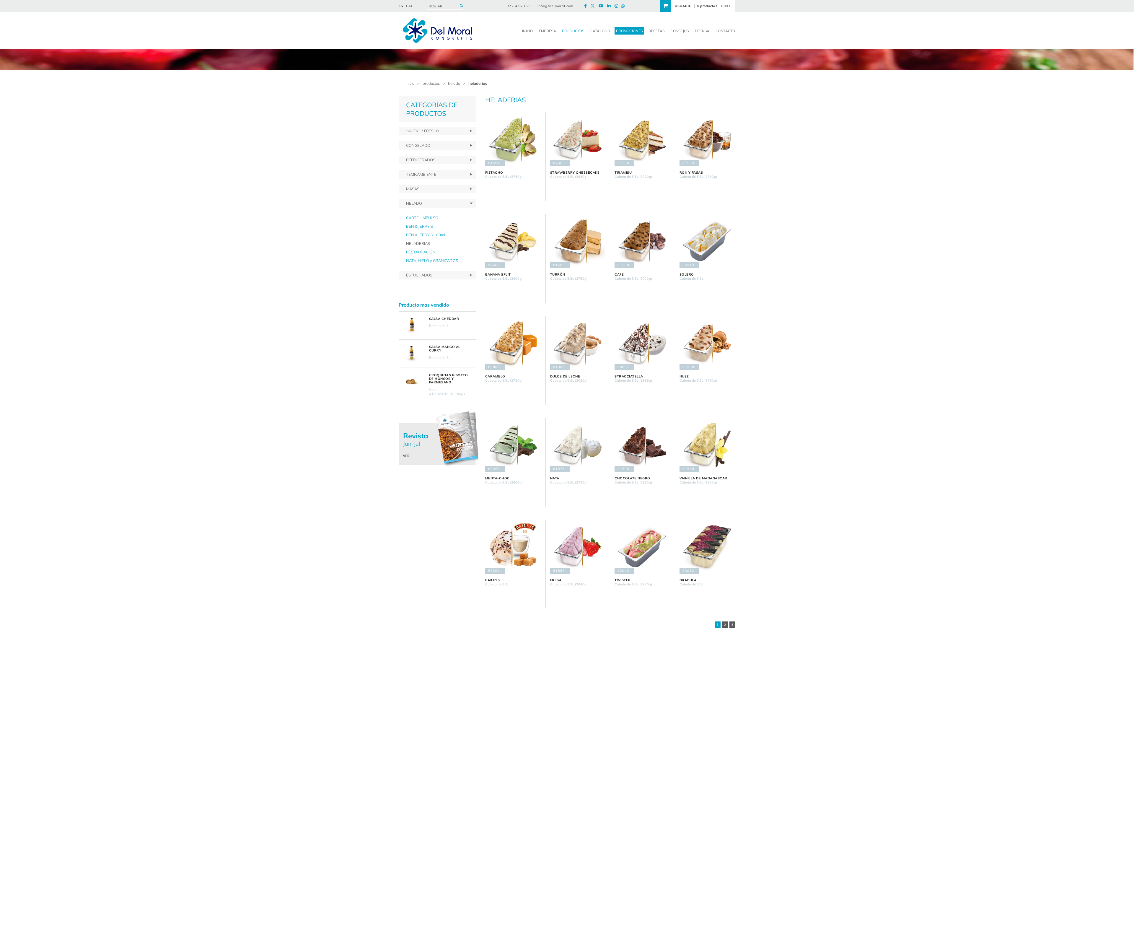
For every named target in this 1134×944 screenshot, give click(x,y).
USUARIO (683, 6)
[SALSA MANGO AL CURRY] (411, 353)
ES (401, 6)
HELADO (454, 83)
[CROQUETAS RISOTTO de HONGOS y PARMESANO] (411, 381)
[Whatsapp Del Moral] (624, 6)
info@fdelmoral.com (555, 6)
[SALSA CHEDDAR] (411, 325)
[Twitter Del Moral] (594, 6)
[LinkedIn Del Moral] (610, 6)
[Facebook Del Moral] (587, 6)
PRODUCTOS (431, 83)
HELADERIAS (477, 83)
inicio (409, 83)
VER (406, 455)
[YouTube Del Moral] (602, 6)
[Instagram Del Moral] (618, 6)
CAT (409, 6)
